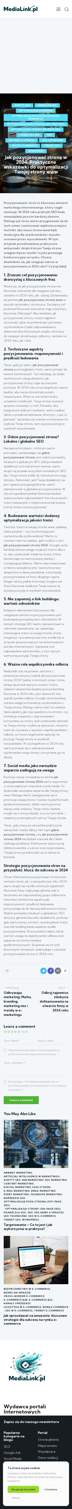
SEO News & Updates (21, 140)
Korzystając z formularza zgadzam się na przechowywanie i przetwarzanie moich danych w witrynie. (37, 1085)
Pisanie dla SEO (30, 135)
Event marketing (16, 1194)
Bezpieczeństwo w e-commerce (27, 1289)
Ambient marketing (18, 1172)
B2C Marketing (56, 1180)
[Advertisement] (36, 55)
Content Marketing (19, 1183)
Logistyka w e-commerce (22, 1307)
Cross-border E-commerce (24, 1296)
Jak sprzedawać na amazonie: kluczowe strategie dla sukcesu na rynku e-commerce (35, 1320)
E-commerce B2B (15, 1299)
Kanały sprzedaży (17, 1303)
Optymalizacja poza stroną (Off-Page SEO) (36, 124)
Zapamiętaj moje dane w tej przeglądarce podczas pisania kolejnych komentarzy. (33, 1052)
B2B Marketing (33, 1180)
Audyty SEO (22, 105)
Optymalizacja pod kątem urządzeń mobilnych (36, 117)
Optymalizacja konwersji (36, 110)
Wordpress (35, 151)
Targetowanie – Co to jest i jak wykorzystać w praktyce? (28, 1227)
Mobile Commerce (55, 1307)
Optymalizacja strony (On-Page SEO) (35, 129)
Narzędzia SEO (47, 105)
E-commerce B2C (41, 1299)
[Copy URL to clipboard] (65, 971)
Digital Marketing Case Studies (27, 1187)
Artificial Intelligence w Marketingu (32, 1176)
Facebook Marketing (46, 1194)
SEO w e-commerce (24, 145)
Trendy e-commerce (49, 1310)
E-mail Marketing (17, 1190)
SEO (49, 135)
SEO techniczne (52, 140)
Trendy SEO (51, 145)
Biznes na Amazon (17, 1292)
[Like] (7, 971)
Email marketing (43, 1190)
